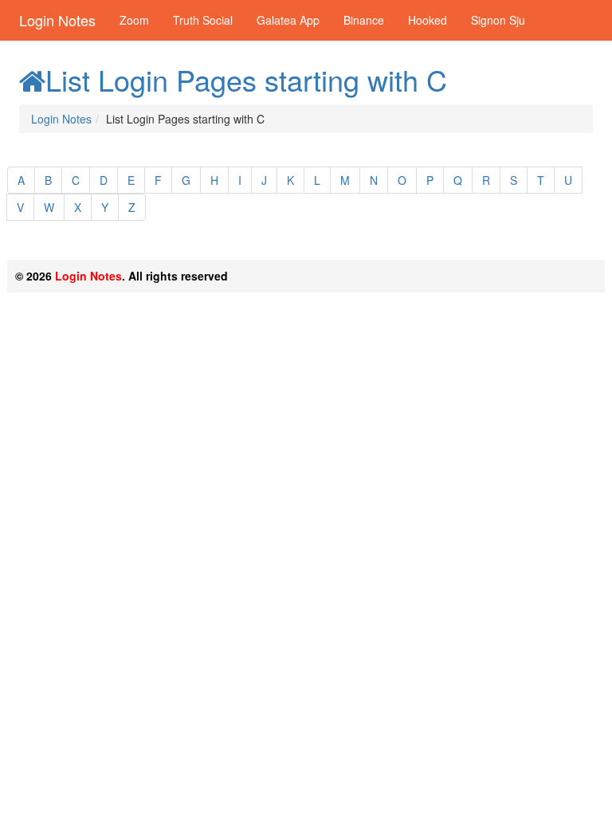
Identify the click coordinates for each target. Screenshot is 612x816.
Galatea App (288, 20)
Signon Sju (498, 20)
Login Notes (57, 20)
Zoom (134, 20)
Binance (363, 20)
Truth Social (203, 20)
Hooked (427, 20)
